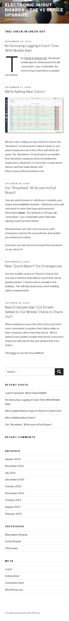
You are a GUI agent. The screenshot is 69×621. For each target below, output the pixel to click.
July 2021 (10, 472)
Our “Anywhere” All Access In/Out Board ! (28, 424)
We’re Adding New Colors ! (25, 92)
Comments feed (14, 582)
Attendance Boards (16, 534)
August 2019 (12, 507)
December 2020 (14, 479)
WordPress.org (14, 589)
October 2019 (13, 500)
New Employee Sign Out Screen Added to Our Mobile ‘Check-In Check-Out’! (34, 312)
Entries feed (12, 576)
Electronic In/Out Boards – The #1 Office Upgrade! (34, 10)
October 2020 (13, 486)
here (13, 353)
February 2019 (13, 513)
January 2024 (12, 459)
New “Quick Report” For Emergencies (33, 266)
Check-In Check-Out (35, 58)
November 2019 (14, 493)
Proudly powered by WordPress (22, 612)
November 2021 (14, 466)
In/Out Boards (13, 541)
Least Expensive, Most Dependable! (26, 392)
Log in (8, 569)
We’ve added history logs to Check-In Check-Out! (33, 410)
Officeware (11, 548)
